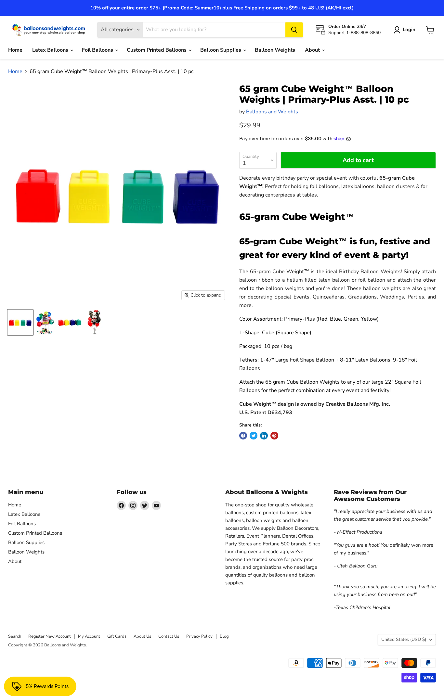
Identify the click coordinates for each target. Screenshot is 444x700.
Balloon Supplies (221, 50)
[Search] (294, 29)
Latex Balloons (51, 50)
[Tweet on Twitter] (253, 435)
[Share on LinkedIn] (264, 435)
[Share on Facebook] (243, 435)
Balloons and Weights (272, 111)
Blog (224, 636)
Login (409, 29)
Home (15, 50)
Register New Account (49, 636)
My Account (89, 636)
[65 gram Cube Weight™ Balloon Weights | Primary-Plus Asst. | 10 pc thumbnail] (20, 322)
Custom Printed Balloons (157, 50)
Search (14, 636)
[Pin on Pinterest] (274, 435)
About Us (142, 636)
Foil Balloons (98, 50)
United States (403, 639)
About (313, 50)
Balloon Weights (275, 50)
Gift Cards (116, 636)
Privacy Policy (199, 636)
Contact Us (168, 636)
